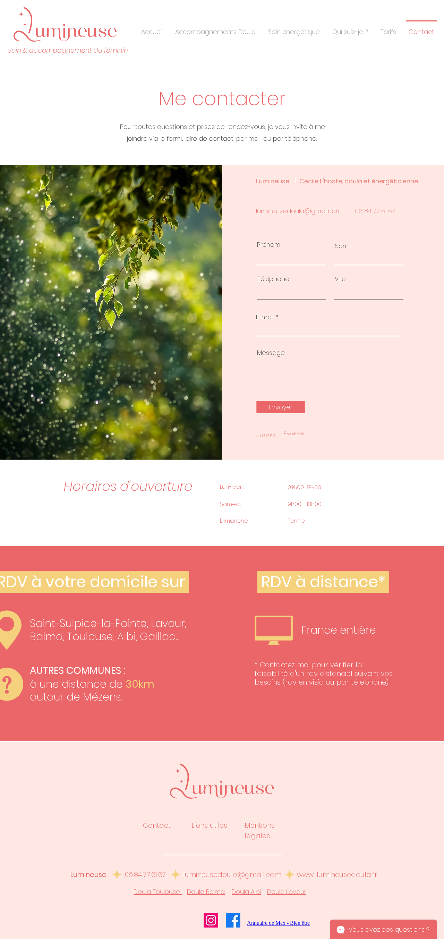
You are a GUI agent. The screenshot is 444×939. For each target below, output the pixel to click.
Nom (342, 246)
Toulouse (90, 636)
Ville (340, 279)
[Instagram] (211, 920)
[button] (215, 28)
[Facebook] (233, 920)
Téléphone (273, 279)
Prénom (268, 245)
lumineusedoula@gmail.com (299, 211)
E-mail (265, 317)
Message (271, 353)
